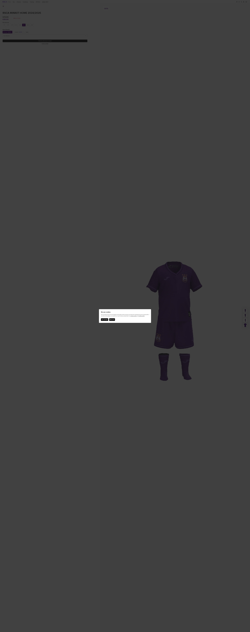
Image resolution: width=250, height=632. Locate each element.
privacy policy (134, 316)
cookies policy (141, 316)
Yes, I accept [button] (104, 319)
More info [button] (112, 319)
